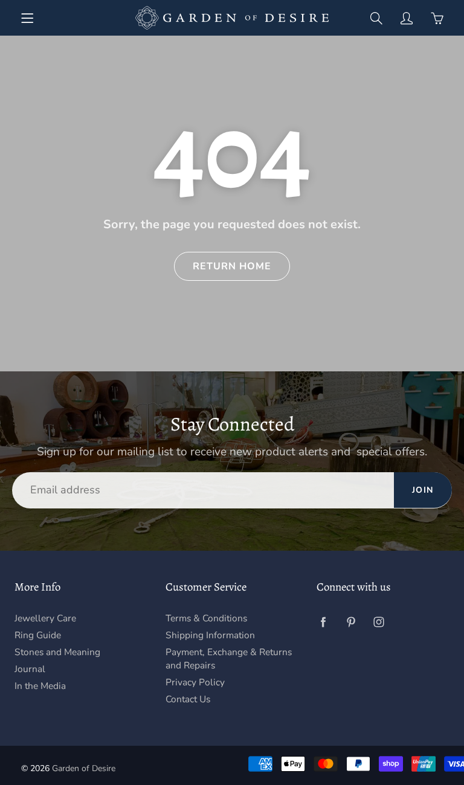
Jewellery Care (45, 618)
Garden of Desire (83, 768)
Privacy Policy (195, 682)
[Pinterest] (350, 622)
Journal (29, 668)
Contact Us (188, 699)
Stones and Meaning (57, 652)
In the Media (40, 685)
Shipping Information (210, 635)
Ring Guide (37, 635)
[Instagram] (378, 622)
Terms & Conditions (206, 618)
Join (423, 490)
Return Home (232, 266)
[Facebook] (323, 622)
